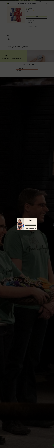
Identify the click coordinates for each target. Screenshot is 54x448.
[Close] (36, 218)
